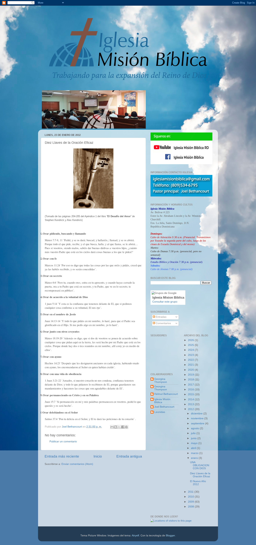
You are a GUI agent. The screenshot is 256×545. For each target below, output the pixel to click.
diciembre (197, 413)
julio (193, 433)
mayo (194, 443)
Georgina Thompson (160, 380)
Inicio (98, 456)
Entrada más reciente (62, 456)
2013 (191, 404)
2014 (191, 399)
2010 (191, 496)
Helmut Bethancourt (166, 394)
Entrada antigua (129, 456)
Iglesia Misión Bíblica (162, 401)
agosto (195, 428)
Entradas (160, 316)
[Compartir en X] (119, 427)
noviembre (197, 418)
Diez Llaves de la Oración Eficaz (200, 475)
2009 (191, 501)
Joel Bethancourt (164, 406)
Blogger (170, 535)
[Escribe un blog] (116, 427)
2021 (191, 364)
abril (194, 448)
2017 (191, 384)
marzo (195, 453)
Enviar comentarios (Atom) (77, 464)
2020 (191, 369)
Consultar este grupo (164, 301)
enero (195, 458)
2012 (191, 409)
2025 (191, 345)
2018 (191, 379)
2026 (191, 340)
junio (194, 438)
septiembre (198, 423)
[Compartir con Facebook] (123, 427)
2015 (191, 394)
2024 (191, 350)
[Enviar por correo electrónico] (112, 427)
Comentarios (163, 323)
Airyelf (135, 535)
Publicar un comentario (63, 441)
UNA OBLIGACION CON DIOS (199, 465)
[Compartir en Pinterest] (126, 427)
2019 (191, 374)
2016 (191, 389)
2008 (191, 506)
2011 (191, 491)
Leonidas (159, 412)
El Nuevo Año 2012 (198, 483)
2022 (191, 359)
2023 (191, 355)
